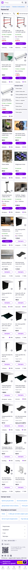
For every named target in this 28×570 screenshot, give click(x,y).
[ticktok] (11, 556)
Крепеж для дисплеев (7, 500)
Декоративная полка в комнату (10, 505)
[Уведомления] (25, 2)
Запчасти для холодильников (9, 519)
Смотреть (21, 241)
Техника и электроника (18, 6)
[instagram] (8, 556)
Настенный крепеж (22, 500)
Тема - (8, 540)
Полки (3, 514)
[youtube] (2, 556)
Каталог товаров (5, 6)
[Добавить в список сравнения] (25, 57)
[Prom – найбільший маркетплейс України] (2, 2)
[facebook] (5, 556)
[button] (7, 43)
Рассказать (21, 562)
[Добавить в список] (11, 26)
